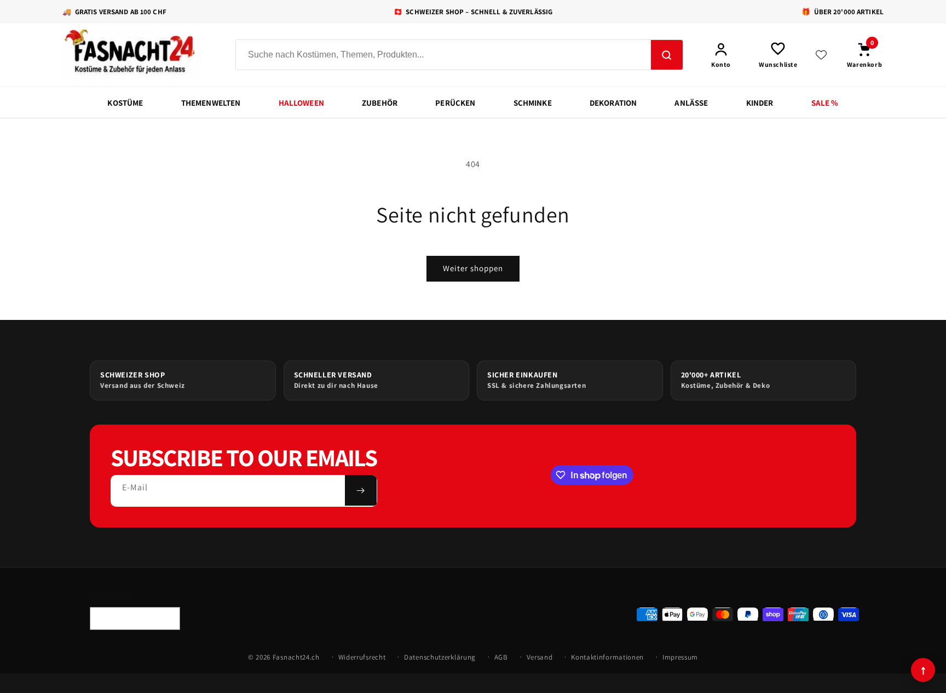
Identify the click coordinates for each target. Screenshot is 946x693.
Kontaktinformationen (607, 657)
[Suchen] (667, 55)
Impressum (680, 657)
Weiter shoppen (473, 268)
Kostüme (125, 103)
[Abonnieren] (361, 490)
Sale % (825, 103)
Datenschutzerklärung (440, 657)
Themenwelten (211, 103)
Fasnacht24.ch (296, 657)
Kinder (760, 103)
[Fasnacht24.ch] (139, 55)
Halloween (301, 103)
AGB (501, 657)
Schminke (533, 103)
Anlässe (691, 103)
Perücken (455, 103)
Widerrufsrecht (362, 657)
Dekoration (613, 103)
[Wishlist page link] (821, 54)
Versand (540, 657)
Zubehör (379, 103)
